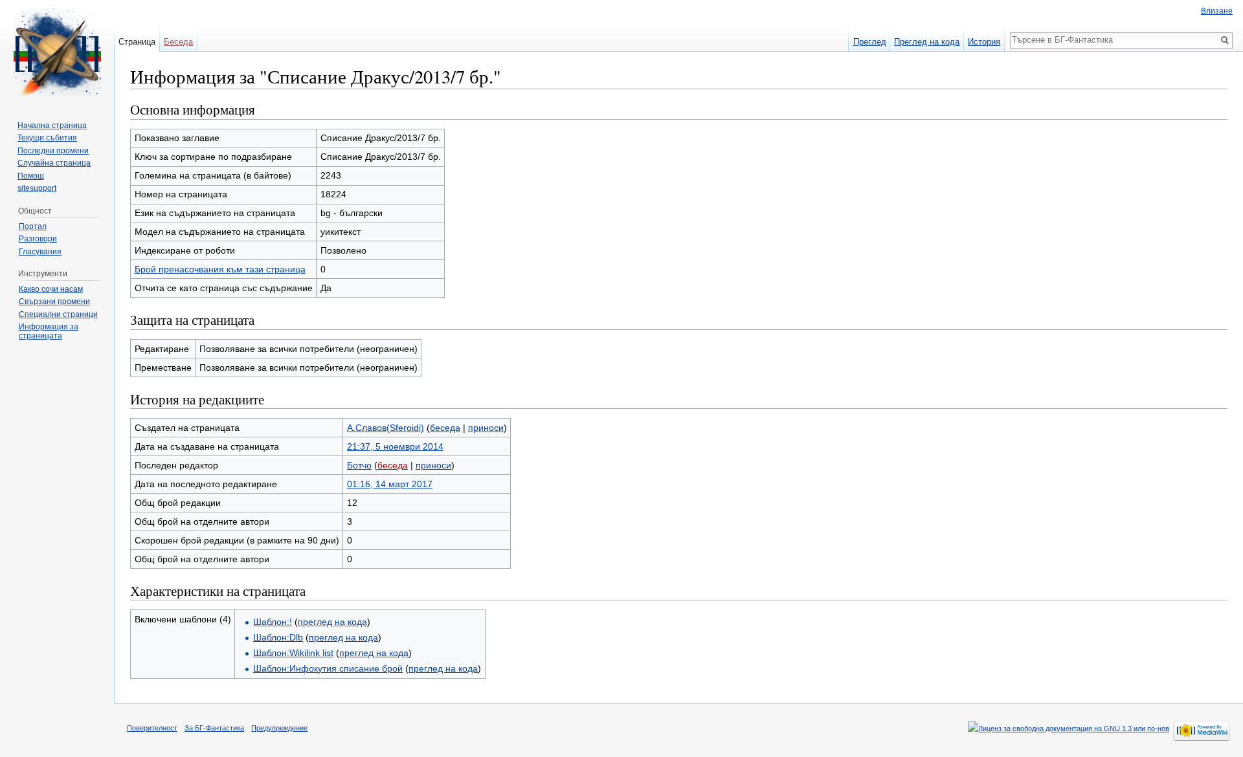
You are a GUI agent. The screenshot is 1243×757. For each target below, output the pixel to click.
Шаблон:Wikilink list (293, 653)
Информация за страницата (48, 331)
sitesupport (36, 188)
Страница (136, 42)
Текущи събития (47, 137)
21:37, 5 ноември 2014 (395, 446)
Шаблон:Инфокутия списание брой (328, 668)
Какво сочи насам (51, 289)
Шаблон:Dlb (278, 637)
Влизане (1217, 11)
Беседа (178, 42)
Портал (33, 226)
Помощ (30, 176)
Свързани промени (54, 301)
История (984, 42)
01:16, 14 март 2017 (389, 484)
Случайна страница (54, 163)
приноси (486, 427)
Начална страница (52, 125)
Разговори (38, 238)
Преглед (869, 42)
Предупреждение (279, 728)
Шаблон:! (272, 622)
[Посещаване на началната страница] (57, 52)
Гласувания (40, 251)
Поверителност (152, 728)
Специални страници (58, 314)
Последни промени (53, 150)
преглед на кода (332, 622)
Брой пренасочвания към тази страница (220, 269)
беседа (445, 427)
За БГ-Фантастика (214, 728)
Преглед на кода (926, 42)
